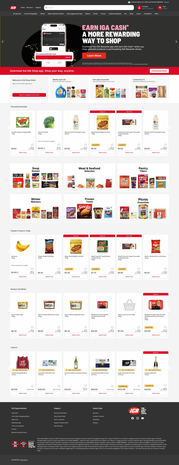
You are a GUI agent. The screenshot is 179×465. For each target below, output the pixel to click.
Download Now (159, 71)
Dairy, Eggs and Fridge (74, 13)
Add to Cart (22, 152)
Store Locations (59, 419)
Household (147, 13)
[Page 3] (91, 65)
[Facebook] (132, 418)
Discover (29, 7)
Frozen (103, 13)
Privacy (14, 429)
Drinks (95, 13)
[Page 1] (87, 65)
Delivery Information (60, 413)
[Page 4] (92, 158)
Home (23, 7)
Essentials (96, 419)
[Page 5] (94, 158)
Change (166, 2)
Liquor (139, 13)
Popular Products (98, 416)
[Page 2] (89, 65)
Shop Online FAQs (59, 416)
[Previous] (3, 42)
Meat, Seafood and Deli (56, 13)
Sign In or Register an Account (29, 95)
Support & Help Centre (61, 423)
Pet (125, 13)
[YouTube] (142, 418)
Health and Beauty (115, 13)
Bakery (87, 13)
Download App (16, 423)
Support (38, 7)
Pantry (43, 13)
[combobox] (89, 7)
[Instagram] (137, 418)
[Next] (176, 42)
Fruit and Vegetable (30, 13)
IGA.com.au (23, 460)
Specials (18, 13)
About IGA (15, 413)
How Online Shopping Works (21, 416)
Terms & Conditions (18, 426)
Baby (131, 13)
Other (156, 13)
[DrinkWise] (24, 444)
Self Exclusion (58, 426)
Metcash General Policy (19, 432)
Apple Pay (15, 419)
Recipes (95, 423)
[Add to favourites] (32, 144)
